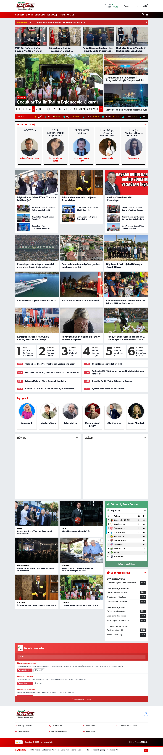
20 (80, 109)
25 (97, 109)
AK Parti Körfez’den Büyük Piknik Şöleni (28, 353)
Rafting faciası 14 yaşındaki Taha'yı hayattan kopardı (81, 338)
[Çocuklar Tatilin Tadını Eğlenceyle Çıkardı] (81, 587)
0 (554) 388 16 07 (25, 683)
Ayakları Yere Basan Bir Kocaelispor (119, 353)
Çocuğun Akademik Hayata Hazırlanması (134, 133)
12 (53, 109)
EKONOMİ (40, 15)
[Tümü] (145, 398)
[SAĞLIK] (145, 438)
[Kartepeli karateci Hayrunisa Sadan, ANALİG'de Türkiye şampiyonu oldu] (37, 320)
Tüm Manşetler (23, 731)
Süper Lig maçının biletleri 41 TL (107, 364)
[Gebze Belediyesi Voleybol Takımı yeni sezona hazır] (36, 513)
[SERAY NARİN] (107, 147)
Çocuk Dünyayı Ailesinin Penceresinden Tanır (107, 133)
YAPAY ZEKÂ (29, 130)
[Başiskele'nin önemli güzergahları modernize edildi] (81, 248)
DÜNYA (29, 15)
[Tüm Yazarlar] (145, 125)
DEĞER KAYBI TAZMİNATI (81, 131)
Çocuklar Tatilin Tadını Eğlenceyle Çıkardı (112, 381)
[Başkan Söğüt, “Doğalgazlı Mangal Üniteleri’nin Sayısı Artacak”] (81, 550)
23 (90, 109)
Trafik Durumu (90, 726)
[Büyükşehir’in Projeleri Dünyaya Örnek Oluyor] (126, 248)
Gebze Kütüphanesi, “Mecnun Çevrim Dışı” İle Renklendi (52, 372)
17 (70, 109)
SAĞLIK (89, 438)
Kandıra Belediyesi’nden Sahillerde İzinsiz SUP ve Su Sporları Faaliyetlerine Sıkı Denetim (125, 302)
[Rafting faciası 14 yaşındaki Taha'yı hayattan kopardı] (81, 320)
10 (46, 109)
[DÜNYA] (77, 438)
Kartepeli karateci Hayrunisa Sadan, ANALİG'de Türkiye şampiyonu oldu (33, 338)
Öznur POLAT (133, 158)
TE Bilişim (144, 742)
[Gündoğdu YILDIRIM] (29, 147)
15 (63, 109)
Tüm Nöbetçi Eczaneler (82, 699)
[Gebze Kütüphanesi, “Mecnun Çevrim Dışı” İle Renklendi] (36, 550)
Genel (25, 347)
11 (50, 109)
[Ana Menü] (146, 14)
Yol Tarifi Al (39, 670)
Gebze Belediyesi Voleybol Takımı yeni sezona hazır (50, 364)
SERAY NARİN (107, 158)
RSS (19, 742)
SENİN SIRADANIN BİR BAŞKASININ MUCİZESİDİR (55, 133)
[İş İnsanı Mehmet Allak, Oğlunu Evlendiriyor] (36, 587)
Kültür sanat (23, 566)
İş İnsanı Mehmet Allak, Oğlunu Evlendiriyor (74, 353)
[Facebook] (146, 714)
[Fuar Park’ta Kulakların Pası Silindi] (81, 284)
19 (77, 109)
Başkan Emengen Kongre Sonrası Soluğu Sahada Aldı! (96, 353)
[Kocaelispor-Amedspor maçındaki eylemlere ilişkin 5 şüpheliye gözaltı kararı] (37, 248)
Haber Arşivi (90, 731)
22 (87, 109)
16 (67, 109)
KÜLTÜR (70, 15)
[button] (143, 22)
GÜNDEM (19, 15)
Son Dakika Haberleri (59, 731)
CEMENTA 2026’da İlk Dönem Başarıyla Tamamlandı (50, 389)
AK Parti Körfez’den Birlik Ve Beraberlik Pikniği (141, 353)
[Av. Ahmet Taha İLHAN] (81, 147)
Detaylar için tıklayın (126, 564)
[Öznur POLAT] (134, 147)
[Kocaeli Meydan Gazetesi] (25, 5)
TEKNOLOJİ (52, 15)
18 (73, 109)
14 (60, 109)
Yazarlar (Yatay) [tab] (26, 125)
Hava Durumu (57, 726)
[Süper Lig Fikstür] (145, 573)
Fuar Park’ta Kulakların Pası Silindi (80, 300)
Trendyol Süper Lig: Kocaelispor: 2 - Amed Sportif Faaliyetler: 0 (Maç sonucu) (125, 338)
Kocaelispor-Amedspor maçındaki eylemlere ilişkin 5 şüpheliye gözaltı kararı (36, 266)
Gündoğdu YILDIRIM (29, 158)
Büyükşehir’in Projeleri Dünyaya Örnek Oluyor (124, 265)
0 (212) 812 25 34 (25, 670)
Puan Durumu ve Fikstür (128, 726)
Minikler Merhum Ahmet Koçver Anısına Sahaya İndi (52, 353)
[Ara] (143, 14)
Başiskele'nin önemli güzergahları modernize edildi (81, 265)
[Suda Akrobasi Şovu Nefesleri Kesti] (37, 284)
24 (93, 109)
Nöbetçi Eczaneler (25, 726)
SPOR (62, 15)
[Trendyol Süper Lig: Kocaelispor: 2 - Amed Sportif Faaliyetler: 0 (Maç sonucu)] (126, 320)
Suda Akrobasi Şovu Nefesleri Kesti (36, 300)
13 (57, 109)
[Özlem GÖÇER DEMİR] (55, 147)
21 (84, 109)
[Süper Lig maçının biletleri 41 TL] (81, 513)
